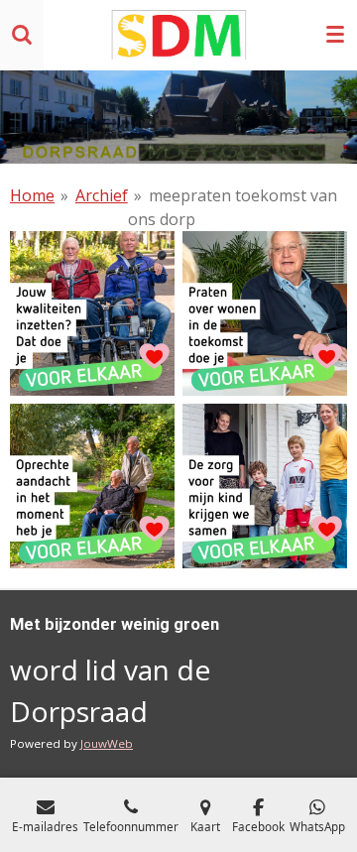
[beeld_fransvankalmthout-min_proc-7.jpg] (264, 313)
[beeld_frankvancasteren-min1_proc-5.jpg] (92, 313)
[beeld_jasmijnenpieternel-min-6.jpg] (264, 486)
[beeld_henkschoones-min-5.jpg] (92, 486)
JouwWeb (106, 743)
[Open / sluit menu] (335, 34)
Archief (101, 195)
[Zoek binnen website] (22, 34)
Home (32, 195)
